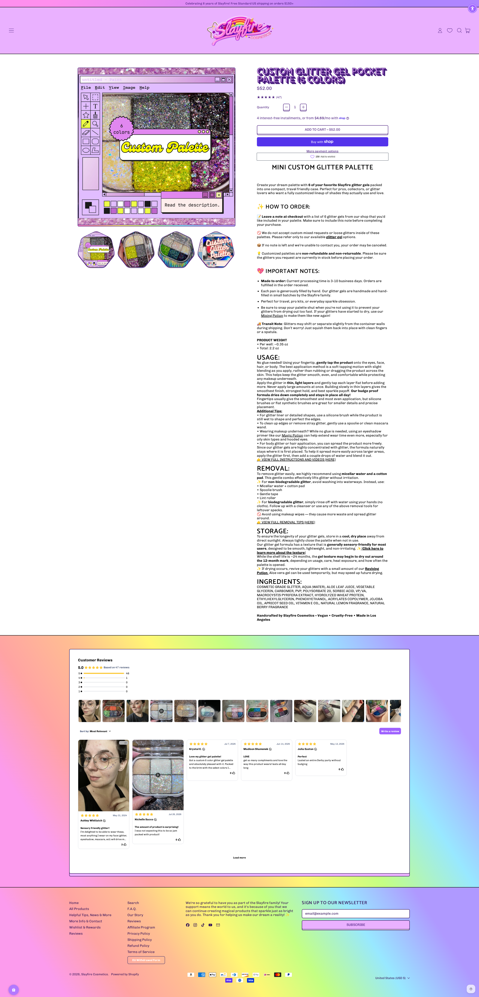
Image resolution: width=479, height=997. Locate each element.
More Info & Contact (85, 921)
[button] (459, 31)
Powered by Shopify (125, 974)
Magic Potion (292, 435)
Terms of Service (141, 952)
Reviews (76, 933)
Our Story (135, 915)
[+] (303, 107)
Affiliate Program (141, 927)
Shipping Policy (139, 940)
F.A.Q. (132, 909)
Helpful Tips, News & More (90, 915)
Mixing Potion (272, 316)
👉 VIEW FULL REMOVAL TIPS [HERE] (286, 522)
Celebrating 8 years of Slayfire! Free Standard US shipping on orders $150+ (239, 3)
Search (133, 903)
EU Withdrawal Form (146, 960)
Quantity (263, 107)
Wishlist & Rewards (85, 927)
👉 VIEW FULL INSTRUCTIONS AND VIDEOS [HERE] (296, 460)
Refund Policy (138, 946)
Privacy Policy (138, 933)
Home (74, 903)
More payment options (322, 151)
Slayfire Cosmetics (94, 974)
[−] (286, 107)
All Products (79, 909)
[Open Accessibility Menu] (472, 8)
